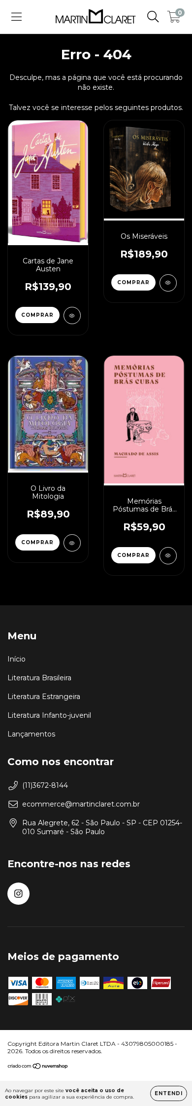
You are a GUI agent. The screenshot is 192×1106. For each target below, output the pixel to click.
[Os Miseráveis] (168, 283)
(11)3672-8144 (45, 785)
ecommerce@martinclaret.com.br (81, 804)
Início (16, 659)
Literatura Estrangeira (43, 696)
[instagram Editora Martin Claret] (18, 894)
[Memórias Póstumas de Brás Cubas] (168, 555)
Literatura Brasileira (39, 677)
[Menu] (16, 16)
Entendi (169, 1093)
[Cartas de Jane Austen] (72, 315)
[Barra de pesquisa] (153, 16)
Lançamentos (31, 734)
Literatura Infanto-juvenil (49, 715)
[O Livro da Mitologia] (72, 543)
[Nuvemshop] (38, 1067)
